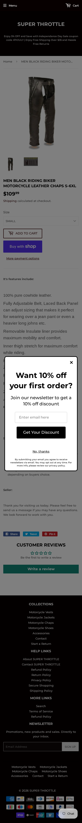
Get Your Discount (41, 432)
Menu (13, 5)
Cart (75, 5)
